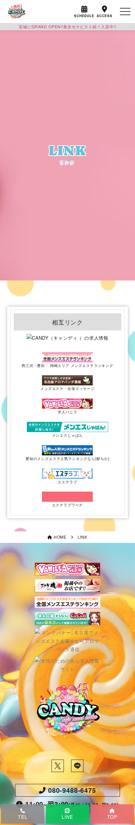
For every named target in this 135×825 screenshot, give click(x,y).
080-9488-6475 (72, 790)
